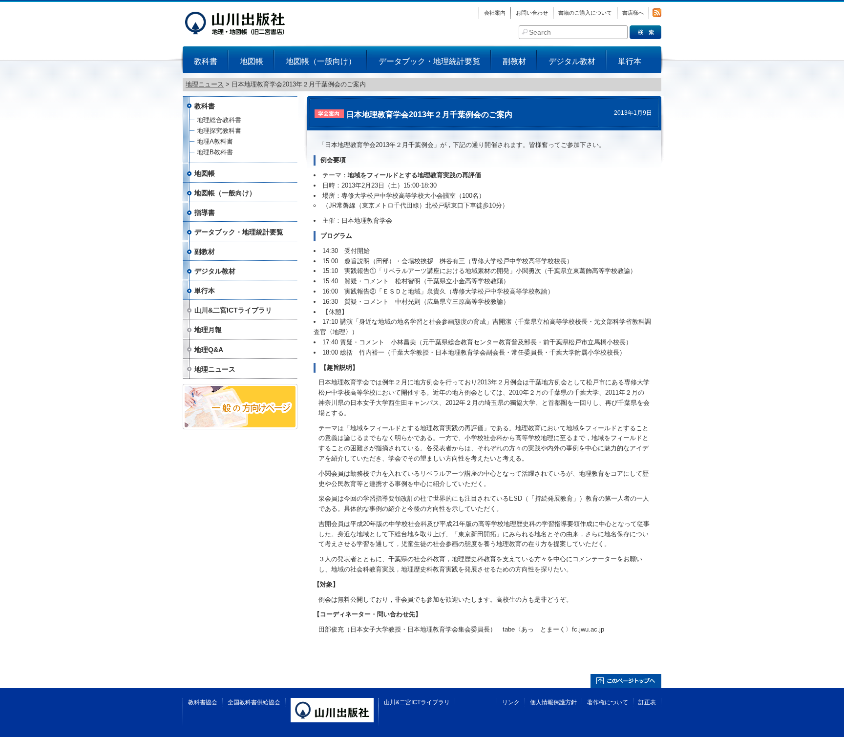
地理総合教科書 (219, 120)
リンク (511, 702)
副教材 (514, 61)
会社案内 (495, 13)
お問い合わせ (532, 13)
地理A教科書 (215, 141)
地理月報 (208, 330)
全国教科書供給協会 (254, 702)
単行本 (629, 61)
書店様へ (633, 13)
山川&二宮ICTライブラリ (233, 310)
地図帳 (251, 61)
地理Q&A (208, 350)
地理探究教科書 (219, 130)
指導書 (204, 212)
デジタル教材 (572, 61)
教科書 (205, 61)
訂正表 (647, 702)
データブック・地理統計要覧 (429, 61)
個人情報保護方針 (553, 702)
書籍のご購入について (585, 13)
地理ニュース (214, 369)
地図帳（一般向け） (321, 61)
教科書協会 (202, 702)
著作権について (607, 702)
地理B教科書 (215, 152)
